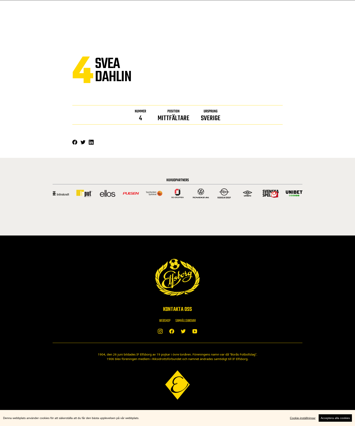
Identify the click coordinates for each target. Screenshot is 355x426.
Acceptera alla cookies (335, 418)
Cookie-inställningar (303, 418)
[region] (177, 418)
